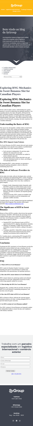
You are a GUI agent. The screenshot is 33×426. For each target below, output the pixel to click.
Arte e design (6, 70)
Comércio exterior (8, 69)
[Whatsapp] (19, 420)
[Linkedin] (16, 420)
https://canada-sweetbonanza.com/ (14, 203)
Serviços (5, 73)
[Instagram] (13, 420)
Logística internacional (9, 67)
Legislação (6, 72)
